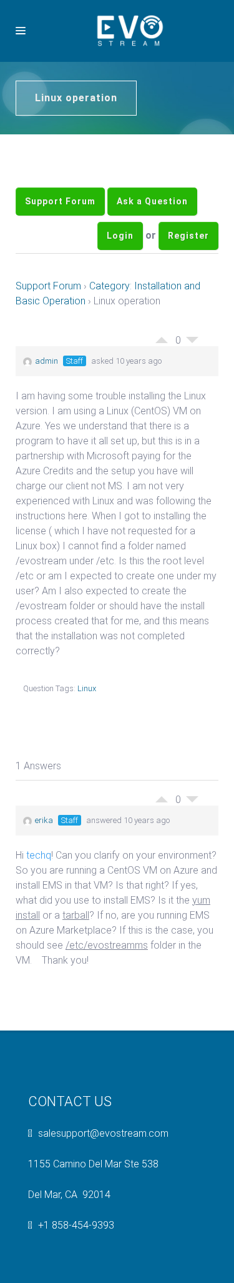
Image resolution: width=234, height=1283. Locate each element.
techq (38, 893)
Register (188, 264)
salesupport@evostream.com (103, 1171)
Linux (86, 726)
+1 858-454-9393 (76, 1263)
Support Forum (60, 211)
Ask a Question (152, 211)
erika (44, 857)
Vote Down (192, 380)
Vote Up (161, 374)
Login (120, 264)
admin (46, 398)
